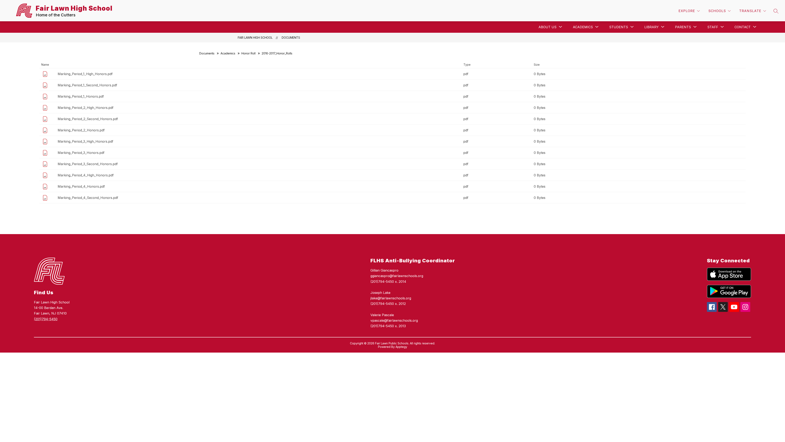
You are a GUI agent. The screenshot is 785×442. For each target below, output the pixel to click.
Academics (228, 53)
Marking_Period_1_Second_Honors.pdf (87, 85)
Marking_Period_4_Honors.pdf (81, 186)
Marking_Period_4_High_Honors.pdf (86, 175)
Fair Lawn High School (255, 37)
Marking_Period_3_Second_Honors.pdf (88, 164)
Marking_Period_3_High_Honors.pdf (85, 141)
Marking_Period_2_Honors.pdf (81, 130)
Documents (291, 37)
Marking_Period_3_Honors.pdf (81, 153)
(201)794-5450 (45, 319)
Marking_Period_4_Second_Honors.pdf (88, 198)
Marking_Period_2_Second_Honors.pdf (88, 119)
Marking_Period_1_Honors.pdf (81, 96)
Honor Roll (248, 53)
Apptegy (401, 346)
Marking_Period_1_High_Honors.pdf (85, 74)
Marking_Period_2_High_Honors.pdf (85, 108)
